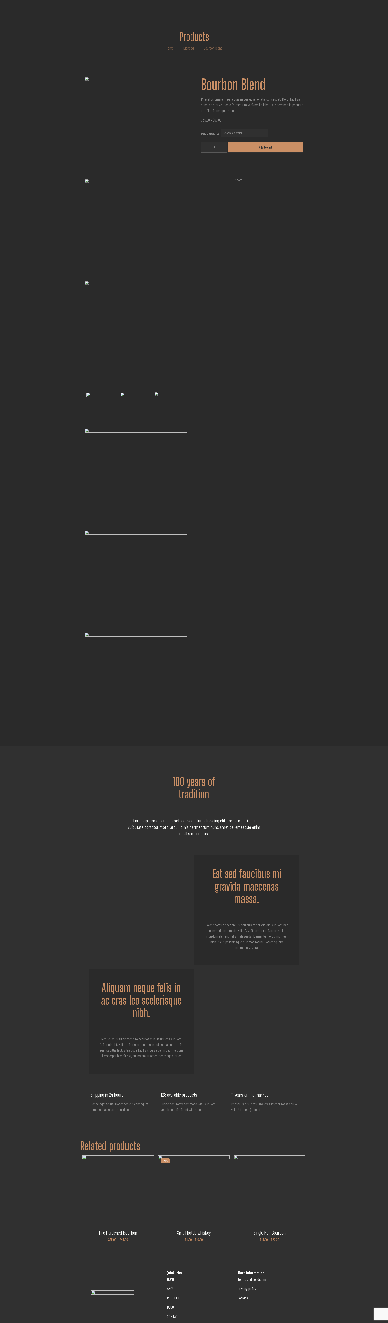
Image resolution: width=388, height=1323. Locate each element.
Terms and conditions (252, 1279)
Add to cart (265, 147)
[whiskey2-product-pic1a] (170, 407)
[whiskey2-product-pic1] (101, 408)
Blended (188, 47)
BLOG (170, 1307)
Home (170, 47)
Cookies (243, 1297)
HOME (171, 1279)
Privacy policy (247, 1288)
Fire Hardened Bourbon (118, 1233)
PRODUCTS (174, 1297)
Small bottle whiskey (194, 1233)
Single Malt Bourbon (270, 1233)
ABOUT (171, 1288)
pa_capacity (210, 133)
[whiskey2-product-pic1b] (136, 408)
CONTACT (173, 1316)
